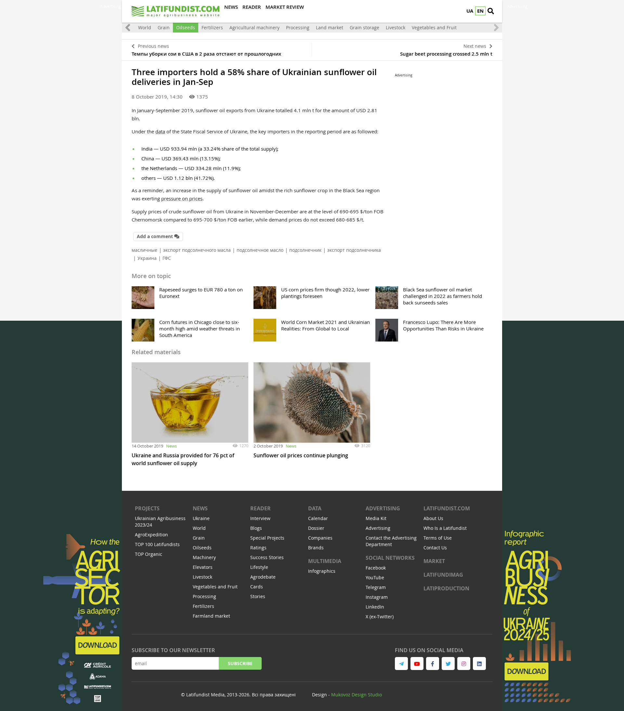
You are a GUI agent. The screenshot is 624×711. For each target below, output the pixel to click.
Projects (147, 508)
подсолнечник (305, 250)
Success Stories (267, 557)
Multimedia (324, 561)
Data (314, 508)
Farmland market (211, 616)
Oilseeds (185, 27)
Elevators (203, 567)
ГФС (166, 258)
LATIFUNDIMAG (443, 574)
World (144, 27)
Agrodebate (263, 577)
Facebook (376, 568)
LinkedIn (375, 607)
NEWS (200, 508)
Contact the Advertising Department (391, 541)
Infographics (321, 571)
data (160, 131)
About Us (433, 518)
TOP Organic (148, 554)
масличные (144, 250)
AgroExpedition (151, 534)
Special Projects (267, 538)
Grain (164, 27)
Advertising (383, 508)
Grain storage (364, 27)
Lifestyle (259, 567)
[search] (491, 11)
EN (480, 10)
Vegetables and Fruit (434, 27)
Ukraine (201, 518)
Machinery (204, 557)
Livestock (395, 27)
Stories (257, 596)
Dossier (316, 528)
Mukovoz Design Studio (356, 694)
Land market (329, 27)
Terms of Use (437, 538)
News (171, 446)
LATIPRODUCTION (446, 588)
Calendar (318, 518)
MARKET (434, 561)
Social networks (390, 557)
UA (469, 10)
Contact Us (435, 547)
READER (260, 508)
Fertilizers (212, 27)
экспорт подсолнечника (354, 250)
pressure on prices (181, 198)
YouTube (375, 577)
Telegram (376, 587)
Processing (297, 27)
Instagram (377, 597)
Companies (320, 538)
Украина (147, 258)
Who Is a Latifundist (445, 528)
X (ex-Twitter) (380, 616)
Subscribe (240, 663)
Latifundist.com (446, 508)
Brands (316, 547)
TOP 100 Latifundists (157, 544)
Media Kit (376, 518)
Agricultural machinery (254, 27)
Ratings (258, 547)
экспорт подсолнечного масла (197, 250)
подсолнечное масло (260, 250)
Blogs (256, 528)
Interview (260, 518)
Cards (256, 587)
